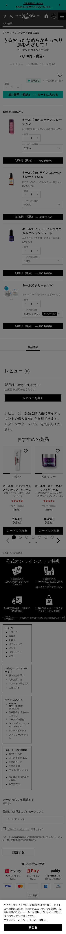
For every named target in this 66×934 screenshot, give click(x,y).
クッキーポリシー (38, 920)
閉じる (33, 927)
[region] (33, 917)
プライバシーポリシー (15, 920)
